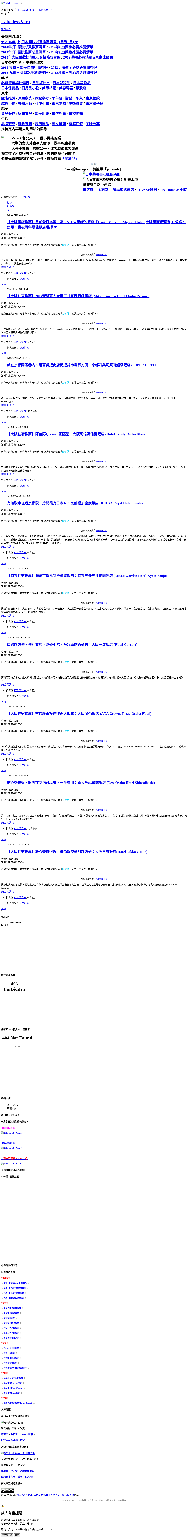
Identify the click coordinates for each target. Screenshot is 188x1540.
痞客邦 (17, 273)
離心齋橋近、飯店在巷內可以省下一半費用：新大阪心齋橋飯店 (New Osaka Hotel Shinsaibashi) (81, 783)
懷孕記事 (59, 114)
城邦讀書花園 (8, 1477)
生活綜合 (25, 197)
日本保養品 (10, 88)
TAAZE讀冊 (147, 190)
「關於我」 (70, 159)
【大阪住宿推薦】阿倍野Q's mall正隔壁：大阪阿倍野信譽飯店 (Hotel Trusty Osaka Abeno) (77, 434)
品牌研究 (8, 124)
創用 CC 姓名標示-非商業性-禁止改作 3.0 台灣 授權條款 (45, 1495)
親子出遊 (42, 114)
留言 (23, 273)
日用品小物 (30, 88)
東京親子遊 (94, 103)
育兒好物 (8, 114)
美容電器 (66, 88)
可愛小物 (42, 103)
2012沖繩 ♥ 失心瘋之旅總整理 (74, 73)
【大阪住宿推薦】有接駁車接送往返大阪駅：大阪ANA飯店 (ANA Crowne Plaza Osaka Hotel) (79, 714)
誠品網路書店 (123, 190)
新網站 (65, 245)
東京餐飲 (93, 98)
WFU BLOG (101, 254)
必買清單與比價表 (15, 83)
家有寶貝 (25, 114)
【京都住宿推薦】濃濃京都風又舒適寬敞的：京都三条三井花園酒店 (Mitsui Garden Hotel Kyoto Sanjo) (87, 576)
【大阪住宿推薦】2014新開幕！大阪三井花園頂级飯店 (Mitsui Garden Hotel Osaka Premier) (78, 296)
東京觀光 (25, 98)
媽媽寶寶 (76, 103)
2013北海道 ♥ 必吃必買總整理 (74, 67)
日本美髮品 (82, 83)
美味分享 (93, 124)
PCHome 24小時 (174, 190)
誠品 (22, 1440)
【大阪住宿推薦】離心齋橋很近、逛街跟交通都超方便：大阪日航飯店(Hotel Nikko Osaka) (77, 852)
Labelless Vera (15, 21)
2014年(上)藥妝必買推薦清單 (71, 47)
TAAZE (29, 1477)
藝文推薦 (59, 124)
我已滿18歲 (7, 1535)
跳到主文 (6, 29)
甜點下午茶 (74, 98)
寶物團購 (76, 114)
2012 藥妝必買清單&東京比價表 (88, 57)
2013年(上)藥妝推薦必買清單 (71, 52)
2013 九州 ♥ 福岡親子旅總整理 (24, 73)
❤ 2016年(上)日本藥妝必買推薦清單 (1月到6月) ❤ (39, 42)
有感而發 (76, 124)
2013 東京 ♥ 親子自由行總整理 (24, 67)
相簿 (9, 202)
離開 (17, 1535)
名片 (9, 209)
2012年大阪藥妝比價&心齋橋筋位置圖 (31, 57)
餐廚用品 (25, 103)
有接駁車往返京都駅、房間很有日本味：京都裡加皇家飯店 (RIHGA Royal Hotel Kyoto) (75, 503)
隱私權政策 (110, 1500)
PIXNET (72, 1500)
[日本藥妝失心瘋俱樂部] (101, 174)
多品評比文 (41, 83)
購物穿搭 (25, 124)
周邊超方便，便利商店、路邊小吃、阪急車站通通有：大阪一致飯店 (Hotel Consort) (72, 644)
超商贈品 (42, 124)
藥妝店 (81, 88)
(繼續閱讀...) (7, 267)
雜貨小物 (8, 103)
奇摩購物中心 (27, 1471)
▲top (3, 284)
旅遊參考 (42, 98)
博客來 (88, 190)
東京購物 (59, 103)
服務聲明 (122, 1500)
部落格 (10, 206)
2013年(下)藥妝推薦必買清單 (23, 52)
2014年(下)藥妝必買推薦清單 (23, 47)
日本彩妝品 (61, 83)
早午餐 (57, 98)
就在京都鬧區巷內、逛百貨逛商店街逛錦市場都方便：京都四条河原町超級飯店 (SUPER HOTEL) (83, 365)
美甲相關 (49, 88)
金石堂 (103, 190)
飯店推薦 (8, 98)
